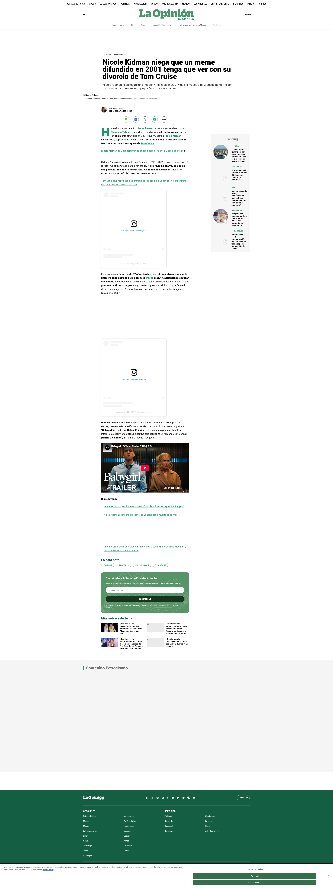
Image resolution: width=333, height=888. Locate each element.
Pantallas (217, 25)
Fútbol (142, 25)
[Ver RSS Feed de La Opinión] (194, 797)
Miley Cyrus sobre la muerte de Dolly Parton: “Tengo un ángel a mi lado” (131, 630)
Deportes (238, 4)
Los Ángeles (200, 4)
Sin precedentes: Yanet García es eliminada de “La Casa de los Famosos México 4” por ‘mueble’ (131, 645)
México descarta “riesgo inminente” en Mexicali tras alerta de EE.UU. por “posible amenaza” (239, 198)
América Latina (170, 4)
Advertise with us (212, 831)
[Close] (329, 875)
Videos (92, 4)
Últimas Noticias (75, 4)
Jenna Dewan (145, 128)
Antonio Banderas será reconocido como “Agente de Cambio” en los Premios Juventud (176, 630)
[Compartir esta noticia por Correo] (155, 119)
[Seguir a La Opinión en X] (152, 797)
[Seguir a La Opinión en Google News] (173, 797)
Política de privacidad (149, 605)
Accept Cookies (254, 883)
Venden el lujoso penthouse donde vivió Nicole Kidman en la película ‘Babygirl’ (144, 506)
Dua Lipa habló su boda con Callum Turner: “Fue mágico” (177, 643)
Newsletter (169, 821)
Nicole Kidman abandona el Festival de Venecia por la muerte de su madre (142, 514)
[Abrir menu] (84, 14)
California (128, 846)
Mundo (154, 4)
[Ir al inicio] (93, 797)
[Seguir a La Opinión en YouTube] (162, 797)
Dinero (251, 4)
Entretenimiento (220, 4)
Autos (126, 841)
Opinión (262, 4)
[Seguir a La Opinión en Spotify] (188, 797)
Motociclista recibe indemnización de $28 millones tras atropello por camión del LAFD (239, 241)
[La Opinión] (166, 14)
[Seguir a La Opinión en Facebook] (147, 797)
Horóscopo (169, 831)
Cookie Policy (48, 870)
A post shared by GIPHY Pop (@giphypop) (133, 412)
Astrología (237, 167)
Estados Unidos (108, 4)
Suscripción (169, 826)
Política (125, 4)
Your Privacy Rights (255, 869)
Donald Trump (118, 25)
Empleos (208, 821)
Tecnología (87, 846)
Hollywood (124, 565)
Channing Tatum (120, 132)
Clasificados (210, 816)
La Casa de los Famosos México (192, 25)
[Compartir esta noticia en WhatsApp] (126, 119)
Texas (85, 851)
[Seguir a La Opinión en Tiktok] (168, 797)
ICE (132, 25)
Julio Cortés (118, 109)
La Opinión (107, 55)
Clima (207, 826)
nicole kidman (142, 565)
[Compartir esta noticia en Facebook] (136, 119)
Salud (85, 841)
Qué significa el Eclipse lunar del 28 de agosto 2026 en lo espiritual (239, 175)
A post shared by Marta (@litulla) (133, 263)
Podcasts (168, 816)
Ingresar (248, 14)
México (186, 4)
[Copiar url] (164, 119)
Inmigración (140, 4)
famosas (108, 565)
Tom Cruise (147, 143)
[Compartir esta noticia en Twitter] (145, 119)
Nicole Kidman (173, 135)
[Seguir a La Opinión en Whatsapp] (183, 797)
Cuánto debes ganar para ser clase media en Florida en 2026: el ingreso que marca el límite (239, 155)
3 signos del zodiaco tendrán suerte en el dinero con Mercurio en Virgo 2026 (239, 220)
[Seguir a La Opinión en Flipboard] (178, 797)
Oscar (149, 277)
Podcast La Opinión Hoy (162, 25)
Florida (235, 146)
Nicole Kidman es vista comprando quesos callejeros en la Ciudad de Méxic (142, 150)
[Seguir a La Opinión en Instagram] (157, 797)
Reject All (255, 876)
